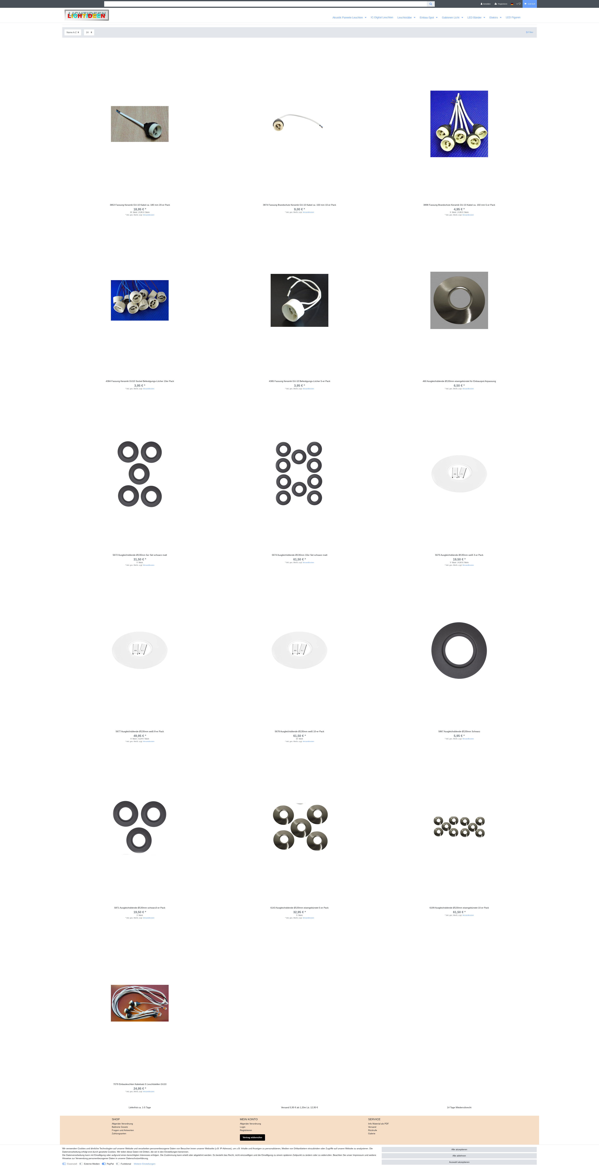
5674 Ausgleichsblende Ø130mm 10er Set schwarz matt (299, 555)
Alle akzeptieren (459, 1149)
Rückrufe (372, 1130)
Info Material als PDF (378, 1123)
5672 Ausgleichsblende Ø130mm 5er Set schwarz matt (140, 555)
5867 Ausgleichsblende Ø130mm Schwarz (459, 731)
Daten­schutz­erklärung (137, 1158)
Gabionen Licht (451, 17)
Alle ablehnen (459, 1155)
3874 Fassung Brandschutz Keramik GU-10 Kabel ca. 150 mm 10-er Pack (299, 205)
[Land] (512, 4)
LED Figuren (513, 17)
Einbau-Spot (427, 17)
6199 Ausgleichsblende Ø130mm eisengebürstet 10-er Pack (459, 907)
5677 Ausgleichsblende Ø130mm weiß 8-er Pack (140, 731)
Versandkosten (148, 215)
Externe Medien (92, 1164)
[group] (299, 124)
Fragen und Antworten (123, 1130)
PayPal (110, 1164)
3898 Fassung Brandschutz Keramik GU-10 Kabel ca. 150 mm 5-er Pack (459, 205)
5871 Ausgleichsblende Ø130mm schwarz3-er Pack (139, 907)
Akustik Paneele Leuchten (348, 17)
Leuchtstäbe (404, 17)
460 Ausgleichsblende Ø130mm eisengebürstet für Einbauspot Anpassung (459, 381)
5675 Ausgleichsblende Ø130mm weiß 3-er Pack (459, 555)
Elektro (494, 17)
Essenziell (72, 1164)
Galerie (371, 1133)
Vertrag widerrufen (252, 1137)
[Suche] (431, 4)
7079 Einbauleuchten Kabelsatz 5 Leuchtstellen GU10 (139, 1084)
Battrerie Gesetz (120, 1127)
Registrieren (246, 1130)
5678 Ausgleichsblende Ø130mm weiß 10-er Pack (299, 731)
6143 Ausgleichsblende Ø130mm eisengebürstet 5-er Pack (299, 907)
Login (242, 1127)
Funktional (126, 1164)
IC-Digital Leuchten (382, 17)
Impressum (358, 1155)
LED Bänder (475, 17)
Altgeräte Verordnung (122, 1123)
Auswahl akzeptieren (459, 1162)
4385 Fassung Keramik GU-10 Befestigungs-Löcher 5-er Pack (299, 381)
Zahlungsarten (119, 1133)
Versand (372, 1127)
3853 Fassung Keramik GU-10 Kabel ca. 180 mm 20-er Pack (140, 205)
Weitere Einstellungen (144, 1164)
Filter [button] (530, 32)
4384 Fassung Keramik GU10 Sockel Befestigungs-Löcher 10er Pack (140, 381)
